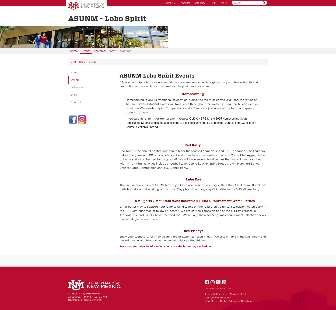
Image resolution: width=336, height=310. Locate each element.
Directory (200, 2)
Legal (225, 294)
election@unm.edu (194, 122)
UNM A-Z (170, 2)
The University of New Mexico (86, 6)
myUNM (185, 2)
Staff (113, 51)
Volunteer (100, 51)
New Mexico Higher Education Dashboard (229, 301)
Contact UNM (238, 294)
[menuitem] (73, 51)
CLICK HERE (197, 118)
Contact (125, 51)
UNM (73, 62)
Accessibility (212, 294)
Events (85, 51)
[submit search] (264, 3)
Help (213, 2)
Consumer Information (218, 297)
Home (74, 51)
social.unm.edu (223, 288)
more (224, 2)
